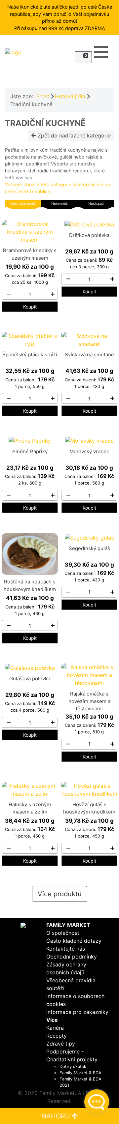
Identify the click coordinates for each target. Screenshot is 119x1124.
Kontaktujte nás (65, 948)
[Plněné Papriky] (30, 440)
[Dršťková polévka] (89, 224)
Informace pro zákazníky (77, 1012)
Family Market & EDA (80, 1072)
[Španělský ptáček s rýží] (30, 339)
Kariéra (55, 1027)
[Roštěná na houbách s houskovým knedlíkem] (30, 553)
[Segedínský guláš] (89, 537)
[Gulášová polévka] (30, 667)
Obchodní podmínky (71, 956)
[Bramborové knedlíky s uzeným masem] (30, 231)
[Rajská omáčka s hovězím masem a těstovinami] (89, 674)
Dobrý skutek (73, 1066)
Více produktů (60, 894)
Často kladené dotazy (73, 940)
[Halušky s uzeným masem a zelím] (30, 789)
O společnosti (63, 933)
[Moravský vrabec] (89, 440)
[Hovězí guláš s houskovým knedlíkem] (89, 789)
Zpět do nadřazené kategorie (73, 135)
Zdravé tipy (60, 1043)
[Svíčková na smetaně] (89, 339)
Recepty (56, 1035)
